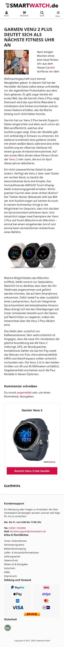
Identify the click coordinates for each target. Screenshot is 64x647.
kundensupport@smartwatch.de (28, 531)
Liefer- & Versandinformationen (21, 552)
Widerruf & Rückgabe (16, 564)
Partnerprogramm (14, 544)
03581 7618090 (17, 528)
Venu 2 (13, 159)
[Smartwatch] (32, 5)
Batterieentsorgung (15, 548)
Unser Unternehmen (15, 540)
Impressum (10, 576)
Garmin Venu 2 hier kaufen (32, 471)
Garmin (50, 67)
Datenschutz (11, 560)
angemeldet (24, 392)
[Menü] (57, 11)
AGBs (7, 572)
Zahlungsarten (12, 556)
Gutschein (9, 568)
